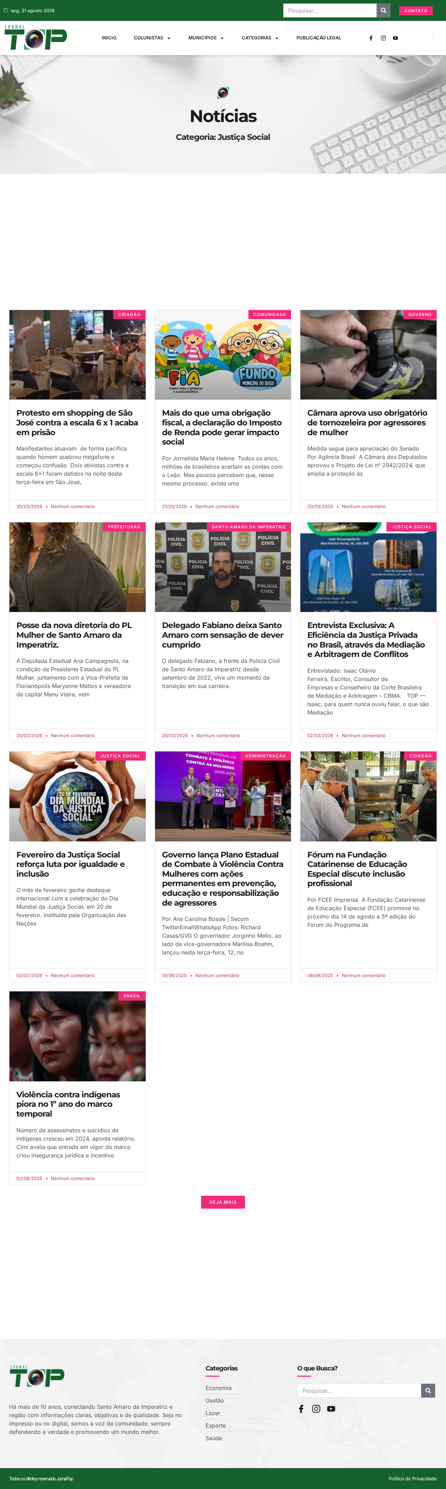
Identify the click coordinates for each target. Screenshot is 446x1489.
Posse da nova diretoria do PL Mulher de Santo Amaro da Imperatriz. (74, 634)
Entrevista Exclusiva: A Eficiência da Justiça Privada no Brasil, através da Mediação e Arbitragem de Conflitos (366, 639)
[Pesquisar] (384, 10)
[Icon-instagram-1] (383, 38)
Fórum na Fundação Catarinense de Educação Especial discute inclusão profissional (357, 869)
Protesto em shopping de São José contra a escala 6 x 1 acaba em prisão (77, 422)
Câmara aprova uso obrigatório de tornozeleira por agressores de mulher (367, 422)
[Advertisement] (218, 254)
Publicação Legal (319, 37)
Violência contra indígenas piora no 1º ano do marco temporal (68, 1104)
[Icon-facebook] (371, 38)
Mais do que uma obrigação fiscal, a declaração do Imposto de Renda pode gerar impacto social (222, 427)
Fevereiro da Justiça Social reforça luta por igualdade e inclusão (70, 864)
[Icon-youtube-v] (395, 38)
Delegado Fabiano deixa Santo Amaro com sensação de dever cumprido (222, 634)
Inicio (109, 37)
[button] (223, 1202)
